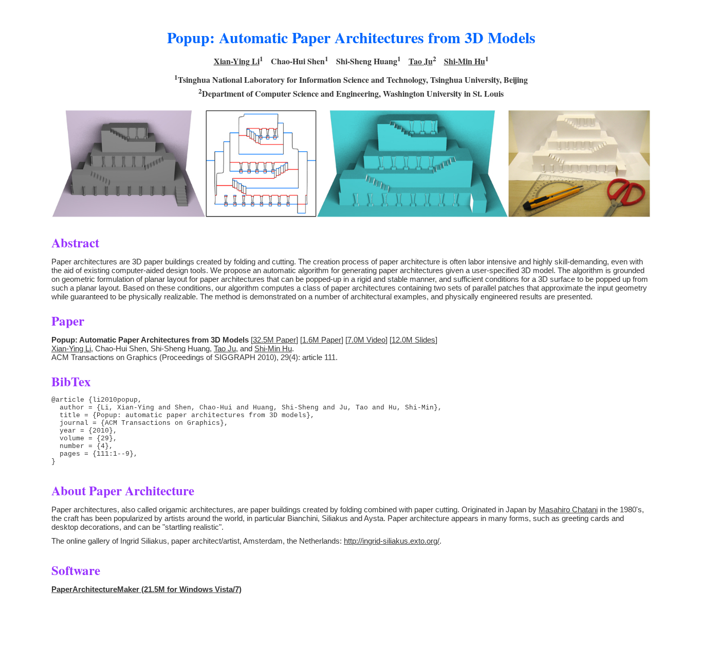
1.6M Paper (321, 339)
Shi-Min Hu (464, 61)
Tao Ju (421, 61)
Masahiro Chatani (568, 509)
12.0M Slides (413, 339)
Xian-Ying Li (237, 61)
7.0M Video (366, 339)
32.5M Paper (274, 339)
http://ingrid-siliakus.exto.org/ (391, 540)
